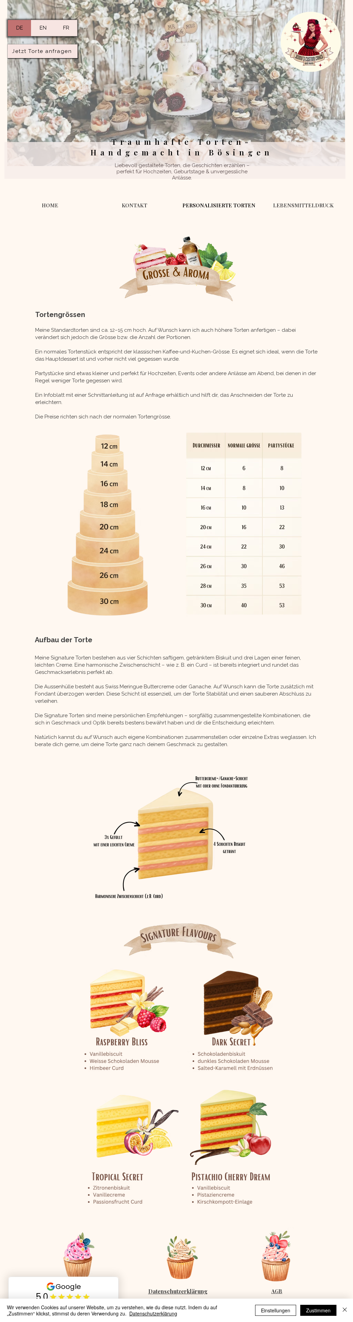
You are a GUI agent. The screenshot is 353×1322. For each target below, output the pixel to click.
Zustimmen (318, 1310)
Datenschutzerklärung (153, 1313)
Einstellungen (275, 1310)
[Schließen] (345, 1310)
